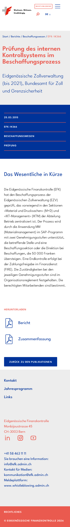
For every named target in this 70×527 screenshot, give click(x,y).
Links (8, 397)
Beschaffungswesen (34, 36)
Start (5, 36)
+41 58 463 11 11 (15, 453)
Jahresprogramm (18, 389)
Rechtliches (13, 512)
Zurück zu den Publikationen (30, 362)
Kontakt (10, 380)
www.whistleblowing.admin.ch (26, 485)
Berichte (15, 36)
